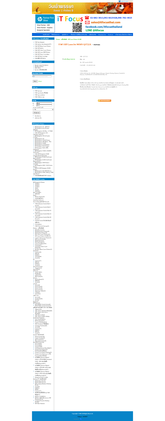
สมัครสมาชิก (92, 34)
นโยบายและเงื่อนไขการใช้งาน (123, 34)
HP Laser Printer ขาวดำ (74, 39)
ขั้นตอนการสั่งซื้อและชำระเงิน (79, 34)
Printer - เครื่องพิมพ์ (61, 39)
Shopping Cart (102, 34)
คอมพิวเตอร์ (46, 34)
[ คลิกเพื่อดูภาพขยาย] (68, 59)
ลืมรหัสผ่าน (38, 116)
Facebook (110, 34)
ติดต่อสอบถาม (55, 34)
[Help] (40, 81)
